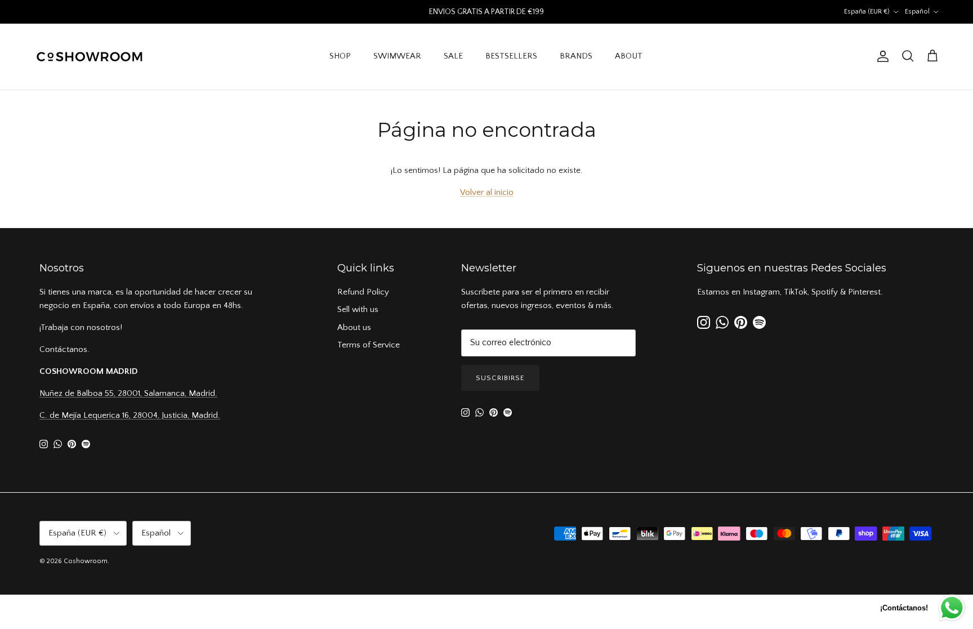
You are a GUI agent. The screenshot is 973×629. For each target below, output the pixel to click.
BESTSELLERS (511, 56)
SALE (453, 56)
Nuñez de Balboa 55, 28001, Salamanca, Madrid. (128, 393)
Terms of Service (368, 345)
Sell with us (357, 309)
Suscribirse (500, 378)
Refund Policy (363, 292)
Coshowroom (86, 561)
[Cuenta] (881, 56)
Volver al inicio (487, 192)
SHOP (340, 56)
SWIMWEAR (397, 56)
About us (354, 327)
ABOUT (628, 56)
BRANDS (576, 56)
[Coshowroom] (90, 56)
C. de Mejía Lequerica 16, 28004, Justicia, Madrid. (129, 415)
